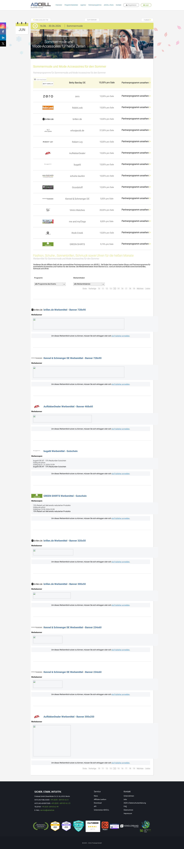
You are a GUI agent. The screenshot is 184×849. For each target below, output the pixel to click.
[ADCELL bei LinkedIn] (3, 38)
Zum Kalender (92, 20)
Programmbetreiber (71, 5)
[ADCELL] (93, 826)
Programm (38, 278)
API (95, 806)
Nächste (140, 289)
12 (107, 289)
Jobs (125, 799)
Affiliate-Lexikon (100, 799)
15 (118, 289)
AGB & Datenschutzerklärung (135, 803)
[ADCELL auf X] (3, 44)
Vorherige (92, 289)
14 (115, 289)
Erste (85, 289)
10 (99, 289)
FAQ (125, 806)
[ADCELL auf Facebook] (3, 32)
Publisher (59, 5)
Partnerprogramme (94, 5)
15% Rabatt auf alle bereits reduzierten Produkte (51, 511)
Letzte (147, 289)
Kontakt (118, 5)
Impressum (128, 813)
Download (98, 803)
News (96, 796)
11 (103, 289)
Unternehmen (129, 796)
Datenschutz (128, 810)
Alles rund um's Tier (41, 20)
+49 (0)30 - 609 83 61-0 (59, 800)
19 (134, 289)
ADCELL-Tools (108, 5)
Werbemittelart (79, 278)
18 (130, 289)
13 (111, 289)
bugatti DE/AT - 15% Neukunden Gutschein (49, 467)
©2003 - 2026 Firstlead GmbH (92, 843)
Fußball (146, 20)
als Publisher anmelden (121, 336)
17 (126, 289)
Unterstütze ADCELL (101, 810)
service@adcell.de (47, 810)
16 (122, 289)
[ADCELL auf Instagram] (3, 26)
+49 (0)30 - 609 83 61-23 (60, 803)
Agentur (83, 5)
